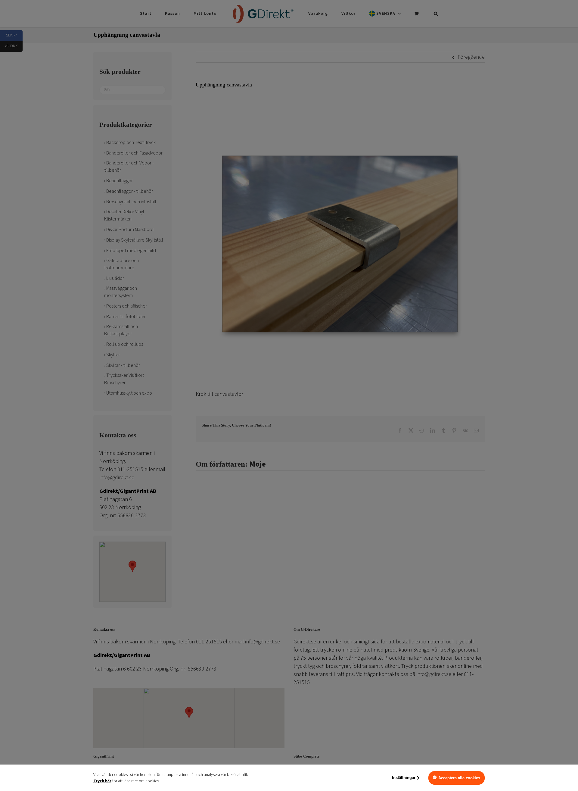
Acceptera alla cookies (459, 778)
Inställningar (403, 777)
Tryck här (102, 781)
